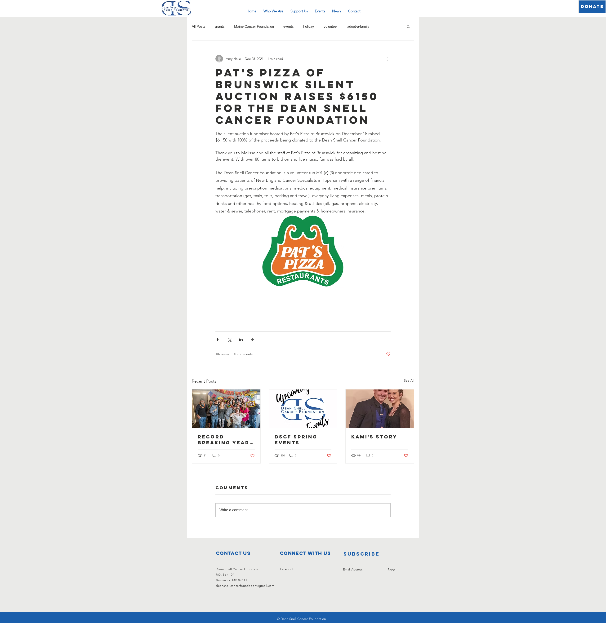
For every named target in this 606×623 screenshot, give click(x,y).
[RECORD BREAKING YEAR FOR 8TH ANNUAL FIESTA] (226, 408)
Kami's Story (374, 437)
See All (409, 380)
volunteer (331, 26)
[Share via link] (252, 339)
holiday (308, 26)
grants (220, 26)
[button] (408, 26)
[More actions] (388, 59)
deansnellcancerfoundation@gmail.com (245, 586)
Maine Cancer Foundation (254, 26)
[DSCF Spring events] (303, 408)
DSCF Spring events (296, 440)
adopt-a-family (358, 26)
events (288, 26)
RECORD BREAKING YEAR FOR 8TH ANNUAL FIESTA (226, 440)
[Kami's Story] (380, 408)
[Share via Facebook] (217, 339)
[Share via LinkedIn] (241, 339)
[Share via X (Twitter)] (229, 339)
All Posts (198, 26)
